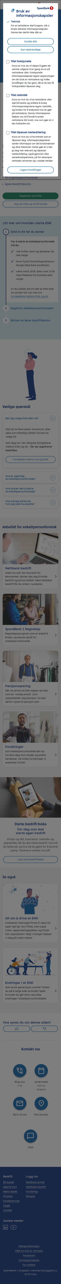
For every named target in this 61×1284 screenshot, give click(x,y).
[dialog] (30, 90)
